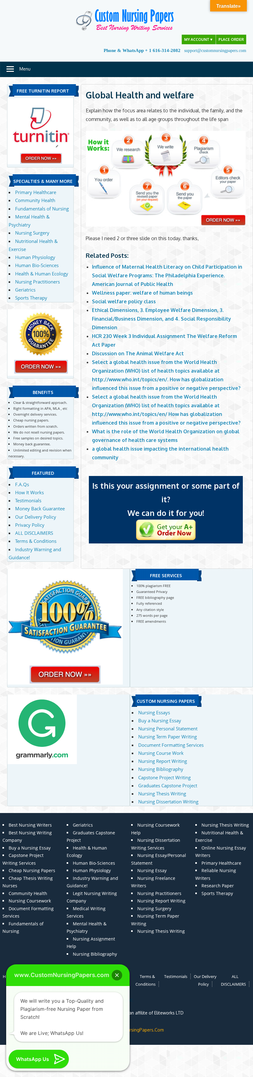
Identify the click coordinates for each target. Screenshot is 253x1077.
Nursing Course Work (161, 753)
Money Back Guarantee (40, 508)
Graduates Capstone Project (167, 785)
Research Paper (217, 886)
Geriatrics (25, 290)
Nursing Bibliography (160, 769)
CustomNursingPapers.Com (136, 1029)
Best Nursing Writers (30, 825)
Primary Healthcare (35, 192)
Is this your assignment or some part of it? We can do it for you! (165, 499)
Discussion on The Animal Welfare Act (138, 353)
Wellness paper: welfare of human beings (142, 293)
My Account (198, 39)
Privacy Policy (29, 525)
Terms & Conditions (35, 541)
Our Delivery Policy (35, 517)
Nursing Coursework (30, 901)
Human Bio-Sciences (37, 265)
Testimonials (28, 500)
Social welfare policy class (124, 301)
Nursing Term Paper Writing (167, 736)
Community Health (35, 200)
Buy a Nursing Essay (159, 720)
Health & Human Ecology (41, 273)
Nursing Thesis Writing (162, 793)
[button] (117, 975)
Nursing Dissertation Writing (168, 801)
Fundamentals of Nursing (42, 208)
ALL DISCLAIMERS (34, 533)
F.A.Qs (22, 484)
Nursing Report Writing (162, 761)
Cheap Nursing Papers (32, 870)
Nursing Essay (152, 870)
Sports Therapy (31, 298)
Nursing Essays (154, 712)
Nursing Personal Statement (167, 728)
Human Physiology (35, 257)
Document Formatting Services (171, 745)
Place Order (231, 39)
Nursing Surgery (32, 233)
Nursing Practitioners (37, 282)
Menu (25, 68)
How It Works (29, 492)
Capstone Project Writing (164, 777)
